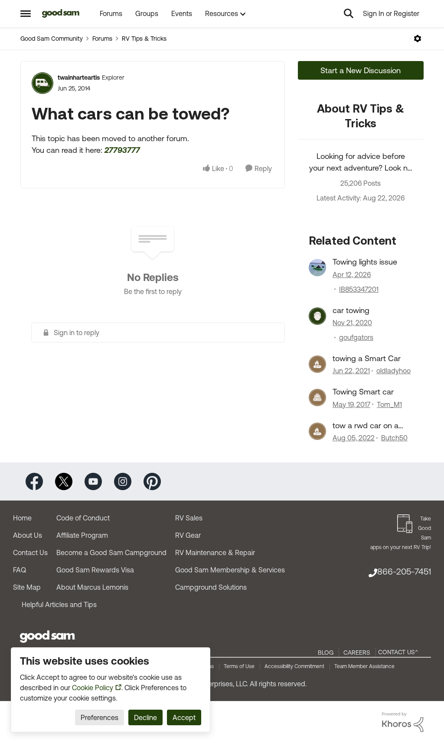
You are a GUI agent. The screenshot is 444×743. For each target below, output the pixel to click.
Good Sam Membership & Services (230, 570)
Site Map (27, 587)
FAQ (19, 570)
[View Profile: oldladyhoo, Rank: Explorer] (317, 364)
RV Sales (188, 518)
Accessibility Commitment (294, 666)
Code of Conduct (83, 518)
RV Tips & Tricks (144, 38)
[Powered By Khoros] (403, 722)
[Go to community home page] (60, 13)
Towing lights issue (365, 261)
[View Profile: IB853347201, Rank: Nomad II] (317, 267)
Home (22, 518)
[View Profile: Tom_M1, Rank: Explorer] (317, 397)
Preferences (99, 717)
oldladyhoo (393, 371)
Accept (184, 717)
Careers (356, 652)
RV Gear (188, 535)
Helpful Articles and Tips (59, 604)
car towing (351, 310)
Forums (102, 38)
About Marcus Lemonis (92, 587)
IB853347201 (359, 289)
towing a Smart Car (367, 358)
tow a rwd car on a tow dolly (365, 425)
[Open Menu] (417, 38)
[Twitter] (63, 480)
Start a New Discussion (360, 70)
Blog (325, 652)
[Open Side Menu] (25, 13)
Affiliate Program (82, 535)
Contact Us (30, 552)
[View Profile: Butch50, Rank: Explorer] (317, 431)
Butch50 (394, 438)
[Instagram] (122, 480)
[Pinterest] (152, 480)
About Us (27, 535)
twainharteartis (79, 77)
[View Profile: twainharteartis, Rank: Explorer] (42, 83)
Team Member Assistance (364, 666)
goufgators (356, 337)
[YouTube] (93, 480)
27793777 (122, 150)
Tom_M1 (389, 404)
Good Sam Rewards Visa (95, 570)
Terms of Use (239, 666)
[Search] (348, 13)
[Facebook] (34, 480)
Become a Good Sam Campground (111, 552)
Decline (145, 717)
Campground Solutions (211, 587)
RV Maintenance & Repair (215, 552)
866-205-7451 (404, 571)
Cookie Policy (92, 687)
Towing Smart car (363, 391)
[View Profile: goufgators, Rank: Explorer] (317, 316)
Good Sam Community (51, 38)
